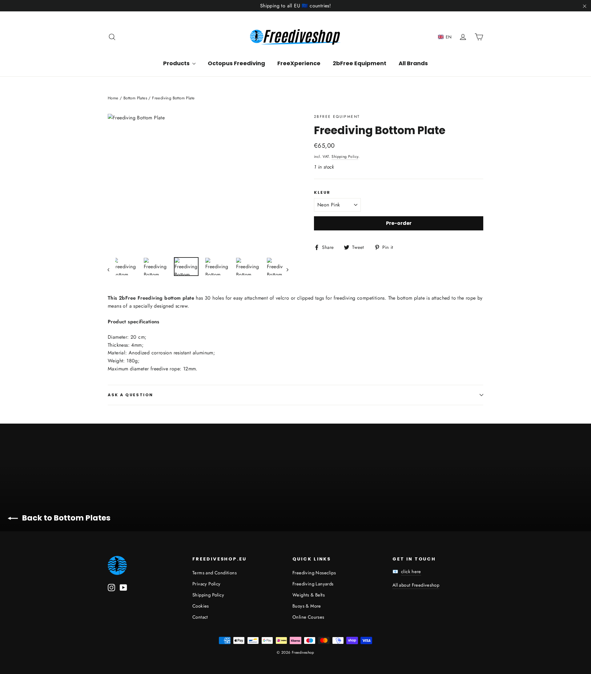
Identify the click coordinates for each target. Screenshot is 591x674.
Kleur (322, 192)
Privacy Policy (206, 583)
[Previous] (111, 269)
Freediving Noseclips (314, 572)
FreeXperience (298, 63)
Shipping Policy (345, 156)
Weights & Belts (308, 595)
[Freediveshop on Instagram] (111, 587)
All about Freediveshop (415, 585)
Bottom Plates (135, 98)
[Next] (287, 269)
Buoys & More (306, 606)
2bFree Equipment (359, 63)
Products (177, 63)
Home (113, 98)
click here (411, 571)
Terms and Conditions (214, 572)
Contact (200, 617)
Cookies (200, 606)
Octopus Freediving (236, 63)
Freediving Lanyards (313, 583)
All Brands (413, 63)
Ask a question (130, 394)
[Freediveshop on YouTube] (123, 587)
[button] (445, 36)
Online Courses (308, 617)
